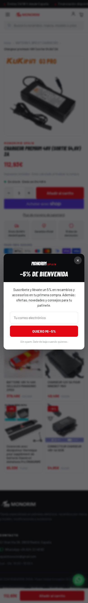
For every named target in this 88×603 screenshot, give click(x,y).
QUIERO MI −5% (44, 331)
